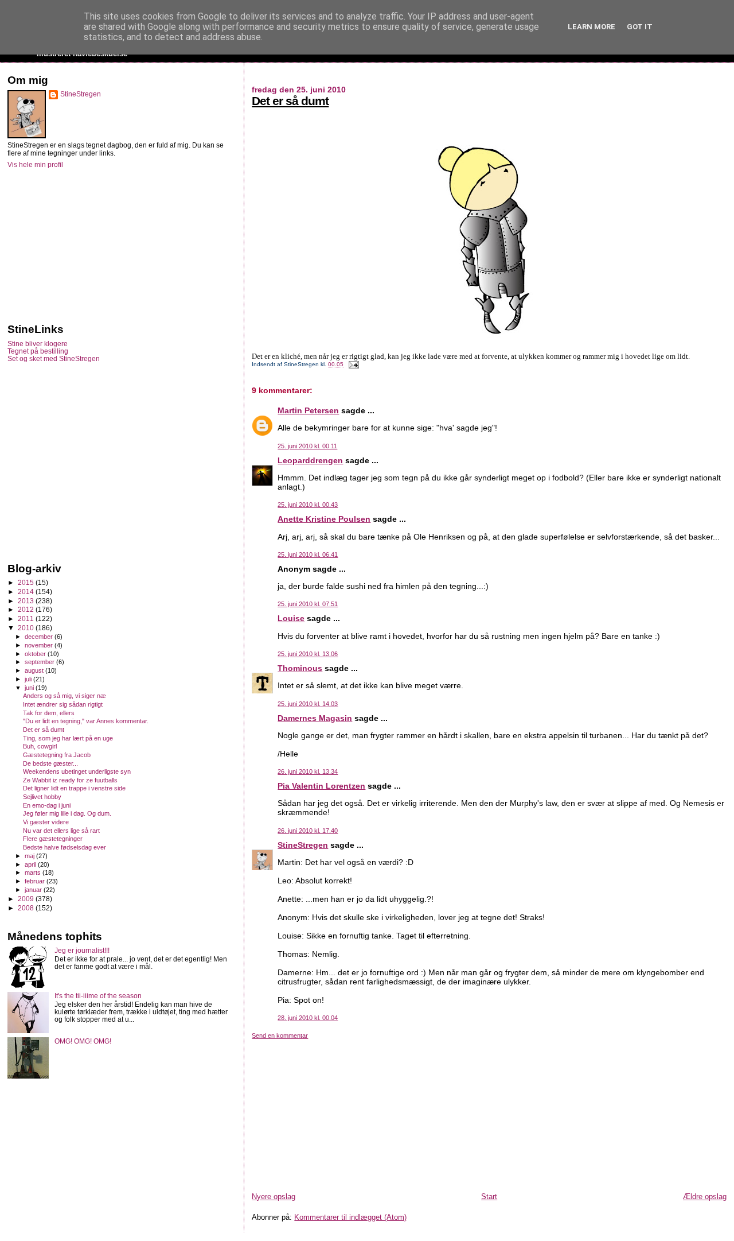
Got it (640, 26)
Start (489, 1196)
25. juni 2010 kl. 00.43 (308, 504)
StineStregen (303, 845)
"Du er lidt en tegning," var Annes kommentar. (86, 721)
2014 (27, 591)
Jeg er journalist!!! (82, 950)
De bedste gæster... (50, 763)
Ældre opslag (705, 1196)
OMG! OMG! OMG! (82, 1041)
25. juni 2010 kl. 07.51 (308, 603)
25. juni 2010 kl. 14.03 (308, 703)
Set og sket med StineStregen (53, 358)
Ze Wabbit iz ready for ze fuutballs (70, 780)
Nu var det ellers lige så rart (61, 830)
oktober (36, 653)
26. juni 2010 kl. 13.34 (308, 771)
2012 (27, 609)
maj (30, 855)
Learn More (591, 26)
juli (29, 679)
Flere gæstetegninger (53, 838)
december (39, 636)
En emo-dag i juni (47, 805)
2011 (27, 618)
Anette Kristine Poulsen (324, 518)
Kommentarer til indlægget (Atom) (350, 1217)
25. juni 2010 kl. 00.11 (307, 446)
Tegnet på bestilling (37, 351)
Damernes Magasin (315, 718)
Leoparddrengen (310, 460)
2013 (27, 600)
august (35, 670)
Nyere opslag (273, 1196)
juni (30, 687)
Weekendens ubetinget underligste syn (77, 771)
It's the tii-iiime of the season (98, 995)
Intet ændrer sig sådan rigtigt (63, 704)
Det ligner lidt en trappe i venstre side (74, 788)
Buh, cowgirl (40, 746)
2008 (27, 908)
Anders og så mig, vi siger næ (64, 695)
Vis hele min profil (35, 165)
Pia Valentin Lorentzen (321, 785)
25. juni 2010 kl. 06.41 (308, 554)
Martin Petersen (308, 410)
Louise (291, 618)
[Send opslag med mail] (351, 364)
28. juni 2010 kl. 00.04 (308, 1017)
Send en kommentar (280, 1035)
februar (35, 881)
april (31, 864)
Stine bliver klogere (37, 343)
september (40, 661)
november (39, 645)
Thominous (300, 668)
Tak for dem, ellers (49, 712)
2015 (27, 582)
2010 (27, 627)
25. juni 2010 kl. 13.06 (308, 653)
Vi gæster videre (46, 822)
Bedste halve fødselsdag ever (64, 847)
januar (34, 889)
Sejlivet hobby (42, 796)
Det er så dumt (290, 100)
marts (33, 872)
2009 (27, 898)
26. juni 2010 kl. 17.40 (308, 830)
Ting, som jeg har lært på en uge (68, 738)
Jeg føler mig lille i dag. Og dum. (67, 813)
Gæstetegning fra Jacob (57, 754)
